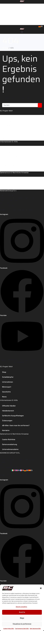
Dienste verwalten (21, 607)
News (4, 138)
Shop (22, 6)
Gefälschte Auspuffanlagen (11, 156)
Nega (22, 618)
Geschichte (5, 134)
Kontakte (22, 23)
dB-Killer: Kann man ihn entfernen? (13, 165)
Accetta (22, 612)
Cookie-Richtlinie (7, 179)
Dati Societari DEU (35, 628)
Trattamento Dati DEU (22, 628)
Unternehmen (6, 125)
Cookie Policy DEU (8, 628)
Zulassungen (6, 161)
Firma (22, 14)
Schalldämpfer (22, 10)
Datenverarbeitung (8, 183)
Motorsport (22, 18)
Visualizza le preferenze (22, 624)
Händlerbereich (7, 152)
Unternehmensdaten (8, 187)
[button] (41, 588)
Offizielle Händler (7, 148)
